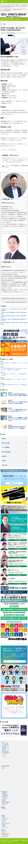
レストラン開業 (4, 798)
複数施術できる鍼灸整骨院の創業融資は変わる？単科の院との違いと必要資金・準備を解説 (17, 394)
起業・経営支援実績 (6, 451)
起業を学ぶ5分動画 (6, 443)
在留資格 (3, 804)
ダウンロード (4, 754)
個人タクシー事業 (5, 803)
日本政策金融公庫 (10, 18)
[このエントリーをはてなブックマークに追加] (14, 35)
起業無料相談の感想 (5, 750)
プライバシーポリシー (5, 827)
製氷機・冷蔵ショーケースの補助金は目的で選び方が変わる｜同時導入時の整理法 (17, 402)
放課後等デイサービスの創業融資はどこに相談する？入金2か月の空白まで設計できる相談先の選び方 (17, 419)
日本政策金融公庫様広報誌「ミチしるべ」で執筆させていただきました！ (14, 380)
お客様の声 (4, 456)
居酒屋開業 (4, 799)
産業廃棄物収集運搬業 (5, 802)
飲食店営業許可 (4, 797)
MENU (5, 1)
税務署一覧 (4, 808)
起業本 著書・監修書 (5, 745)
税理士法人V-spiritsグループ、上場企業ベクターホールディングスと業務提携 (14, 363)
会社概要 (4, 460)
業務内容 (4, 438)
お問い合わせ (4, 465)
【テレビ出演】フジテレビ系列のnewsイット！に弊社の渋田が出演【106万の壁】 (13, 374)
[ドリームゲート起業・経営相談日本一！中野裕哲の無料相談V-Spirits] (13, 15)
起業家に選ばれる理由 (5, 748)
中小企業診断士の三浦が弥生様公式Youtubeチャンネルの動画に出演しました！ (14, 385)
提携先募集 (4, 824)
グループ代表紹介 (5, 818)
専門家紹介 (4, 819)
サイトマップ (4, 756)
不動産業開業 (4, 793)
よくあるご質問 (4, 753)
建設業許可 (4, 800)
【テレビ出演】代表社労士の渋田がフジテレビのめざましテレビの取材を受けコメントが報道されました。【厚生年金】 (14, 369)
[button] (2, 1)
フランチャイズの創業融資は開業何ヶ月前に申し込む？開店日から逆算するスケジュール (17, 410)
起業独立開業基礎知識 (5, 752)
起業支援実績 (4, 747)
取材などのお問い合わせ (6, 823)
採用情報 (3, 826)
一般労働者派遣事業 (5, 795)
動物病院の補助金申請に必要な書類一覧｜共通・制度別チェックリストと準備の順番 (17, 427)
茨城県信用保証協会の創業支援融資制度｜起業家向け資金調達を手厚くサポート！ (14, 299)
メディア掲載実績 (5, 447)
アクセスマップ (4, 820)
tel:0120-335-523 (12, 149)
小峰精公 (5, 18)
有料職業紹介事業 (5, 794)
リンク (3, 757)
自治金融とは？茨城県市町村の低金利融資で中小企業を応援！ (16, 302)
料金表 (3, 768)
